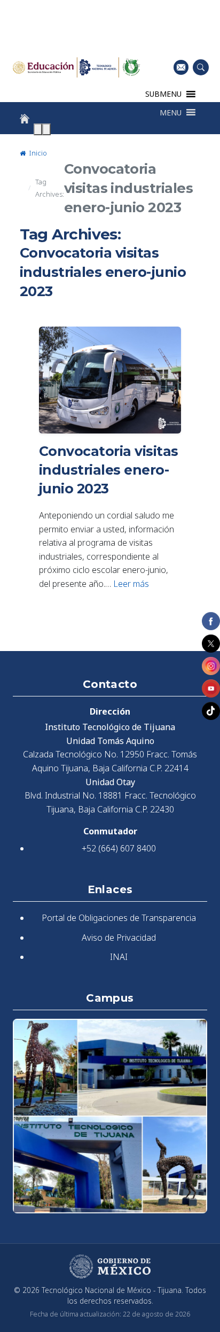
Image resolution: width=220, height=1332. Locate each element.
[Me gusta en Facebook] (211, 621)
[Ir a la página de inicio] (24, 118)
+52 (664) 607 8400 (119, 848)
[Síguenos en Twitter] (211, 643)
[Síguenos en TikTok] (211, 711)
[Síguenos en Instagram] (211, 666)
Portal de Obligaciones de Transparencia (119, 918)
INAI (119, 957)
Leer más (131, 584)
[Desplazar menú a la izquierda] (38, 129)
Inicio (37, 153)
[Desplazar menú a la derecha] (46, 129)
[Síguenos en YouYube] (211, 688)
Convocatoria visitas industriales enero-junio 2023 (108, 470)
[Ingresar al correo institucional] (181, 67)
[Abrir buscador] (201, 67)
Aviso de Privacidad (119, 937)
